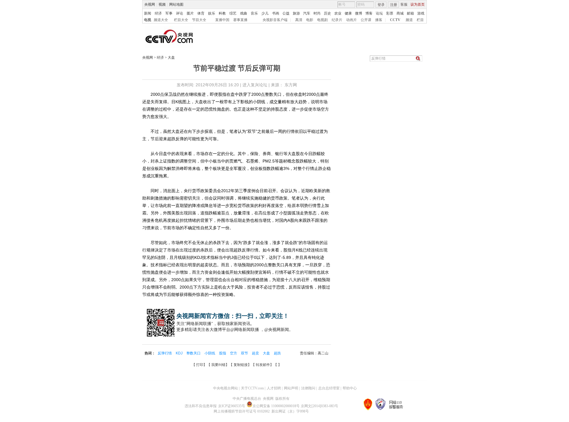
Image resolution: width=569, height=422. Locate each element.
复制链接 (241, 365)
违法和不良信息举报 (201, 406)
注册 (393, 5)
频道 (409, 20)
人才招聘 (274, 388)
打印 (199, 365)
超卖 (256, 353)
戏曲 (243, 13)
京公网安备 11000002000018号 (276, 406)
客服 (403, 4)
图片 (190, 13)
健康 (348, 13)
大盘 (171, 57)
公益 (286, 13)
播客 (378, 20)
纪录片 (337, 20)
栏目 (420, 20)
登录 (381, 5)
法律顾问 (308, 388)
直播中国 (222, 20)
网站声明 (291, 388)
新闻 (147, 13)
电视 (147, 20)
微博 (358, 13)
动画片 (351, 20)
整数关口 (194, 353)
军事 (168, 13)
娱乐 (211, 13)
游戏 (420, 13)
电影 (309, 20)
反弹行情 (165, 353)
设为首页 (417, 4)
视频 (162, 4)
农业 (337, 13)
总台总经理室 (329, 388)
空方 (234, 353)
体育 (200, 13)
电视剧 (322, 20)
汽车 (306, 13)
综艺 (232, 13)
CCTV (395, 20)
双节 (245, 353)
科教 (222, 13)
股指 (223, 353)
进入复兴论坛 (254, 84)
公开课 (366, 20)
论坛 (379, 13)
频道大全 (161, 20)
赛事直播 (240, 20)
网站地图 (176, 4)
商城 (400, 13)
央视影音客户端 (275, 20)
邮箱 (410, 13)
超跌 (277, 353)
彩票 (389, 13)
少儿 (264, 13)
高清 (298, 20)
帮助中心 (350, 388)
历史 (327, 13)
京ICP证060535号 (231, 406)
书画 (275, 13)
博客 (369, 13)
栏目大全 (181, 20)
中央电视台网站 (225, 388)
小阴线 (210, 353)
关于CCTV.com (252, 388)
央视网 (149, 4)
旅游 (296, 13)
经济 (158, 13)
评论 (179, 13)
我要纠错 (218, 365)
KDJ (179, 353)
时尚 (317, 13)
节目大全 (199, 20)
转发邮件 (263, 365)
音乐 (254, 13)
